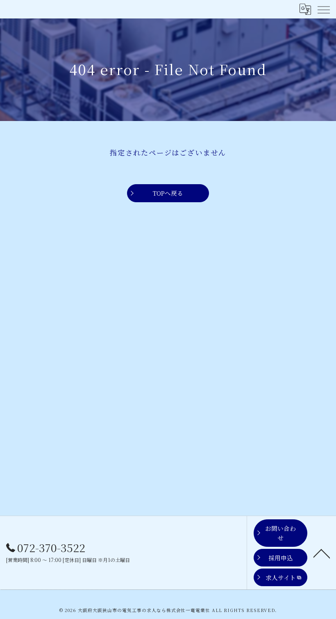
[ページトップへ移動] (321, 553)
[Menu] (323, 9)
